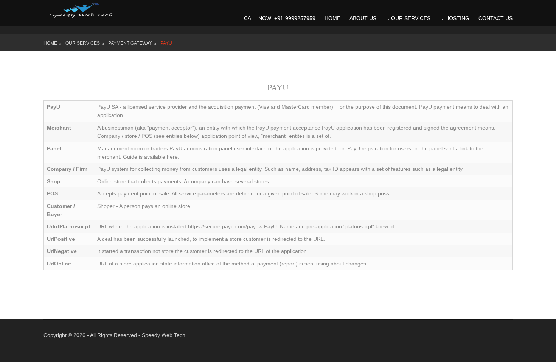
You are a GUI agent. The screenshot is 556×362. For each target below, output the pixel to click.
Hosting (457, 18)
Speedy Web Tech (163, 335)
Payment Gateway (130, 43)
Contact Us (495, 18)
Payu (166, 43)
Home (332, 18)
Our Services (410, 18)
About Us (362, 18)
